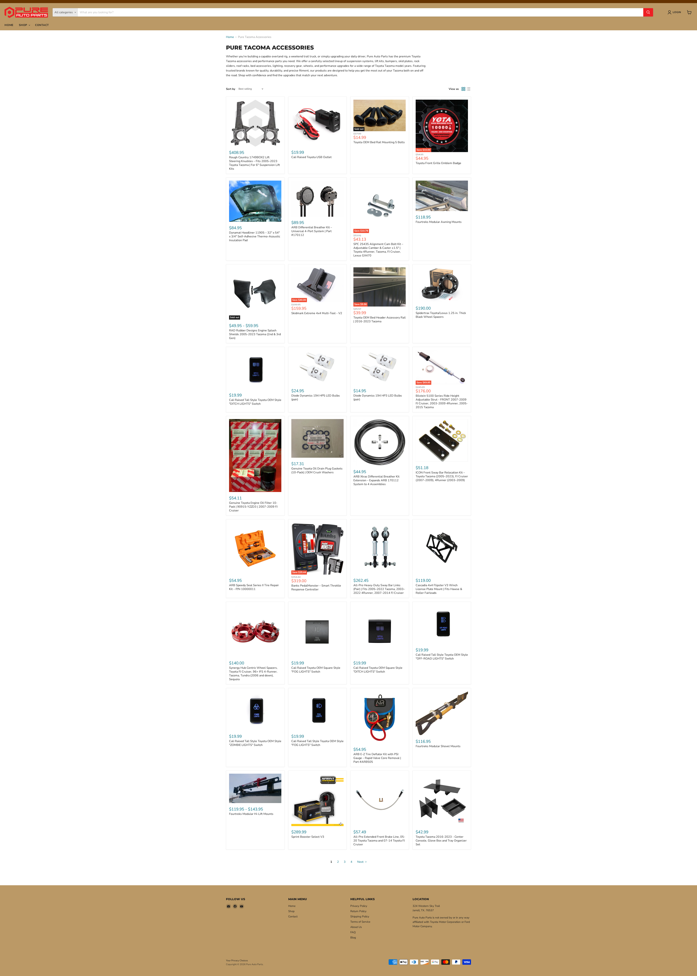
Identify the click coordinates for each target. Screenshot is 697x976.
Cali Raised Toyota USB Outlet (311, 157)
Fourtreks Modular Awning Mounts (439, 222)
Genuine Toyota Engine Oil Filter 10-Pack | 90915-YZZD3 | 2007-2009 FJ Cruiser (253, 506)
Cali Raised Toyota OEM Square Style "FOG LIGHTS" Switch (315, 670)
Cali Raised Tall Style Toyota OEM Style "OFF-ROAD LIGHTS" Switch (442, 657)
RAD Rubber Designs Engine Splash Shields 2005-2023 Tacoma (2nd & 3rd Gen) (255, 334)
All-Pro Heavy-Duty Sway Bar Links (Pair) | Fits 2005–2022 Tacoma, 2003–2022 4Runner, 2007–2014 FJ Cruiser (379, 589)
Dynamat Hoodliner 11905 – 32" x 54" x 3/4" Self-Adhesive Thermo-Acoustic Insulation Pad (254, 236)
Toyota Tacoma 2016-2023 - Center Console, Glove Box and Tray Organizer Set (441, 840)
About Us (356, 927)
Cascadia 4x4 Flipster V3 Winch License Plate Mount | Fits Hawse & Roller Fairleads (439, 589)
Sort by (230, 89)
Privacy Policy (358, 906)
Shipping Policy (359, 916)
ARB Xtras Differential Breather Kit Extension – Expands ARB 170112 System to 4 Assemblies (376, 480)
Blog (353, 937)
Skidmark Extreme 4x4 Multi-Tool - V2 (316, 313)
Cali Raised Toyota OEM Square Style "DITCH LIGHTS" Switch (377, 670)
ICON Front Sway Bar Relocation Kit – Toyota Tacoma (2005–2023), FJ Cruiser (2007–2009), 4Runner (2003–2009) (442, 476)
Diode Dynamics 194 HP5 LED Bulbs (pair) (315, 397)
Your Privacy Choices (237, 960)
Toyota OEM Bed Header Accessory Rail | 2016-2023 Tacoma (379, 319)
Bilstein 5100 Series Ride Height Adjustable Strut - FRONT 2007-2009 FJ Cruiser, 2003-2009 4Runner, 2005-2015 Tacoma (442, 401)
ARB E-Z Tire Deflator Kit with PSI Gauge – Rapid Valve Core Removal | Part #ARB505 (377, 758)
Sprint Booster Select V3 (307, 837)
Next (360, 862)
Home (9, 25)
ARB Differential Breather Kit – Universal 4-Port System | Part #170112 (311, 231)
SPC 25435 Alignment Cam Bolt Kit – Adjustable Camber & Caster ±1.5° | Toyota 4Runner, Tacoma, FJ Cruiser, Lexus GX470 (378, 250)
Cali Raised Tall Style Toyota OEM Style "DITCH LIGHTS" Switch (255, 402)
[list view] (468, 88)
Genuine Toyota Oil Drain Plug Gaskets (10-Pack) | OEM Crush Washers (317, 470)
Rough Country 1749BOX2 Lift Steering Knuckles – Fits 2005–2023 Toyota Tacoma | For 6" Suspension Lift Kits (254, 163)
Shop (23, 25)
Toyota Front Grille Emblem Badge (438, 163)
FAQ (353, 932)
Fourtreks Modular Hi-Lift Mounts (251, 814)
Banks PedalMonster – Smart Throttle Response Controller (316, 587)
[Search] (648, 12)
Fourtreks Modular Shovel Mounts (438, 746)
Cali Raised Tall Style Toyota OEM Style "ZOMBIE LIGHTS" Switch (255, 743)
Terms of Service (360, 922)
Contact (42, 25)
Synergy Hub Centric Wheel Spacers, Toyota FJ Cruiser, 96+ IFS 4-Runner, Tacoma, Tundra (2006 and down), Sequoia (253, 673)
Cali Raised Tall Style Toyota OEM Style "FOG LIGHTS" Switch (317, 743)
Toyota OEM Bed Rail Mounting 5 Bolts (379, 142)
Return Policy (358, 911)
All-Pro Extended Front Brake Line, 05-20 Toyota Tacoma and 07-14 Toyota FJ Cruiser (379, 840)
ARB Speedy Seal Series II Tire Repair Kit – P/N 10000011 (254, 587)
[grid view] (463, 88)
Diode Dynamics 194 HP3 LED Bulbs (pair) (377, 397)
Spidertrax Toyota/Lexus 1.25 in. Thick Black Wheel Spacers (441, 315)
